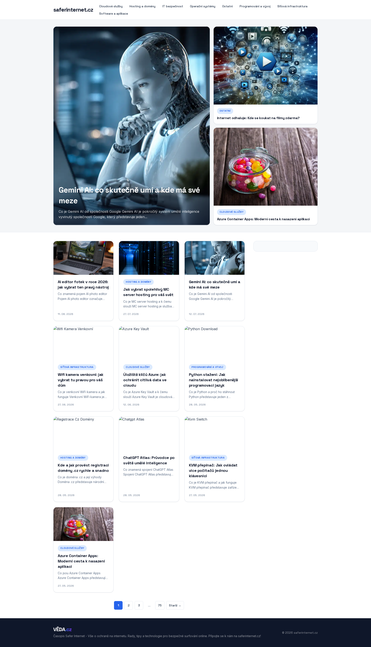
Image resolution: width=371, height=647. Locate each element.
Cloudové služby (111, 6)
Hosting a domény (142, 6)
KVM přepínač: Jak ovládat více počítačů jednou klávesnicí (213, 470)
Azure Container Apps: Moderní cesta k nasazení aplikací (263, 219)
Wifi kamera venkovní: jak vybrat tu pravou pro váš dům (80, 380)
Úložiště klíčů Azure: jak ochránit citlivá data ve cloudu (144, 380)
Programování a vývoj (255, 6)
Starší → (175, 605)
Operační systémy (202, 6)
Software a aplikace (113, 13)
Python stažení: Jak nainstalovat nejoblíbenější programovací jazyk (213, 380)
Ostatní (227, 6)
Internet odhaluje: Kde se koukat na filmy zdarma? (258, 118)
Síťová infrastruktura (292, 6)
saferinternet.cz (73, 10)
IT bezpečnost (172, 6)
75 (160, 605)
